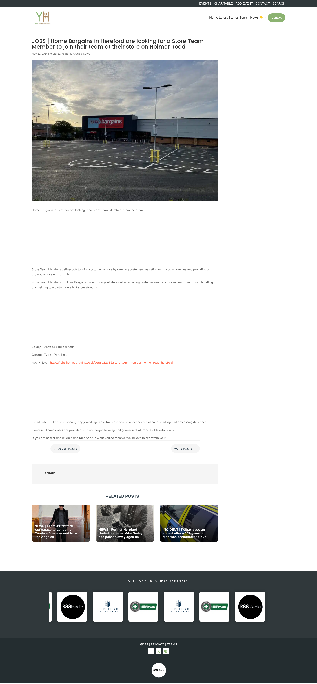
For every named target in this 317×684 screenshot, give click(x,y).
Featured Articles (72, 53)
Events (205, 3)
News (86, 53)
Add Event (244, 3)
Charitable (223, 3)
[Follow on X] (158, 651)
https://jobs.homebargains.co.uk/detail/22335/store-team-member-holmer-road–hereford (111, 362)
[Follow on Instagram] (166, 651)
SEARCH (279, 3)
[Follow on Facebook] (151, 651)
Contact (263, 3)
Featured (55, 53)
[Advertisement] (125, 241)
